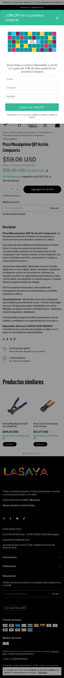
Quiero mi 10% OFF (32, 107)
